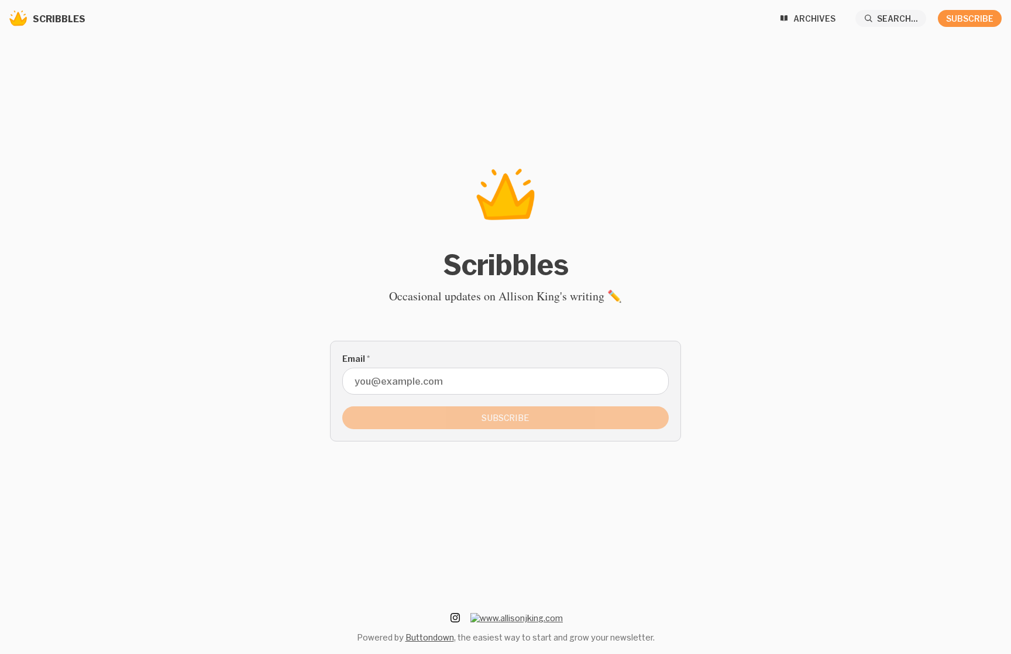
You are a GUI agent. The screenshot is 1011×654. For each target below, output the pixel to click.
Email (356, 359)
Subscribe (969, 18)
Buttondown (429, 637)
